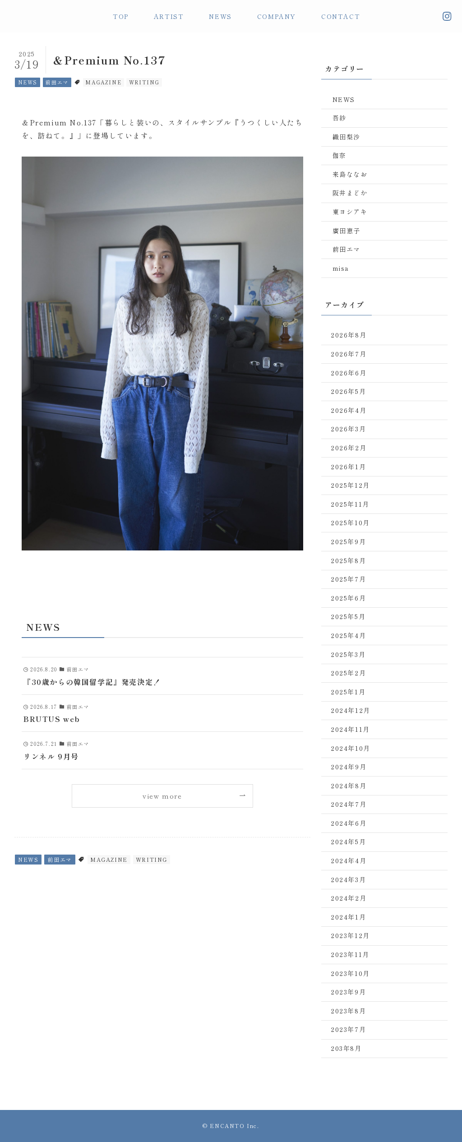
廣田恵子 (346, 230)
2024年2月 (348, 897)
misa (341, 268)
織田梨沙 (346, 136)
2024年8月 (348, 785)
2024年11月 (350, 729)
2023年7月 (348, 1029)
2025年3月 (348, 654)
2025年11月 (350, 504)
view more (162, 795)
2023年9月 (348, 991)
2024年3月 (348, 879)
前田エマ (57, 82)
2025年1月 (348, 691)
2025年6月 (348, 597)
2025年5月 (348, 616)
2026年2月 (348, 447)
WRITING (144, 82)
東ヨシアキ (350, 211)
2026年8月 (348, 334)
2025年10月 (350, 522)
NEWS (27, 82)
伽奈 (339, 155)
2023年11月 (350, 954)
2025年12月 (350, 485)
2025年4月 (348, 635)
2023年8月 (348, 1010)
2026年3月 (348, 428)
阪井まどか (350, 192)
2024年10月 (350, 748)
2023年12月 (350, 935)
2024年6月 (348, 823)
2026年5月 (348, 391)
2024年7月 (348, 804)
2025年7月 (348, 578)
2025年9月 (348, 541)
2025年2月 (348, 672)
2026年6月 (348, 372)
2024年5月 (348, 841)
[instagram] (447, 16)
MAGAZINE (103, 82)
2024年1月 (348, 916)
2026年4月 (348, 410)
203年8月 (346, 1048)
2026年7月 (348, 353)
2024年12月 (350, 710)
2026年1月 (348, 466)
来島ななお (350, 174)
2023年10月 (350, 973)
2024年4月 (348, 860)
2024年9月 (348, 766)
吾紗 (339, 117)
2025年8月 (348, 560)
